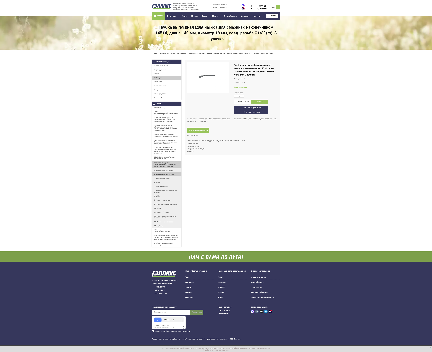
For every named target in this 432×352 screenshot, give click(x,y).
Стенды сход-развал (258, 277)
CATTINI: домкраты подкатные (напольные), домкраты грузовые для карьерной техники (165, 142)
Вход (273, 7)
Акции (184, 16)
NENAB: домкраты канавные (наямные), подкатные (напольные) (166, 135)
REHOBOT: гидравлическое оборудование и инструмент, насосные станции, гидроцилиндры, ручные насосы (166, 127)
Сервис (204, 16)
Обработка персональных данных (216, 350)
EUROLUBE (222, 282)
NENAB (220, 297)
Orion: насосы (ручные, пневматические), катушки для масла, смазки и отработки (165, 164)
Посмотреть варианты (251, 112)
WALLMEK (221, 292)
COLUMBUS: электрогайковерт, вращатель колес (164, 158)
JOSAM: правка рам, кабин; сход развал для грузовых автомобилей (166, 113)
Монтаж (194, 16)
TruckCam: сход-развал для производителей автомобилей (164, 244)
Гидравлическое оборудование (262, 297)
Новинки (157, 74)
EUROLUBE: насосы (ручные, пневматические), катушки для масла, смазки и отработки (164, 119)
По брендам (158, 78)
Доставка (245, 16)
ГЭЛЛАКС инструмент (161, 108)
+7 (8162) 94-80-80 (259, 8)
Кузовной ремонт (230, 16)
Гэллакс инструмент (161, 66)
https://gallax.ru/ (161, 293)
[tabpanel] (208, 77)
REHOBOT (221, 287)
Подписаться (197, 312)
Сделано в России (160, 98)
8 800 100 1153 (223, 313)
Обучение (215, 16)
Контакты (257, 16)
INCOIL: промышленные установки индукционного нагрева (166, 230)
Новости (188, 287)
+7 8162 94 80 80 (224, 311)
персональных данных (181, 331)
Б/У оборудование (160, 94)
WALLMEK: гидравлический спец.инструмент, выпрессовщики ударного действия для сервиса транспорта (165, 150)
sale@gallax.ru (160, 290)
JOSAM (220, 277)
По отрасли (158, 82)
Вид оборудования (160, 70)
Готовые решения (160, 86)
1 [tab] (208, 95)
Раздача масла (256, 287)
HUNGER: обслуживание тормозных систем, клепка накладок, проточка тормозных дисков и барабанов (166, 237)
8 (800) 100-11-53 (258, 6)
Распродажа (158, 90)
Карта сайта (189, 297)
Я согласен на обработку (172, 331)
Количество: (238, 93)
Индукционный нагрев (259, 292)
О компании (171, 16)
